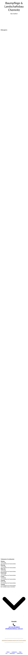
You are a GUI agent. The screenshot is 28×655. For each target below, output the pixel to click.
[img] (14, 22)
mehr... (2, 529)
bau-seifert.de (19, 628)
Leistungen (14, 652)
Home (8, 652)
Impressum (12, 653)
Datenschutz (20, 653)
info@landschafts (10, 628)
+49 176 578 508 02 (14, 627)
